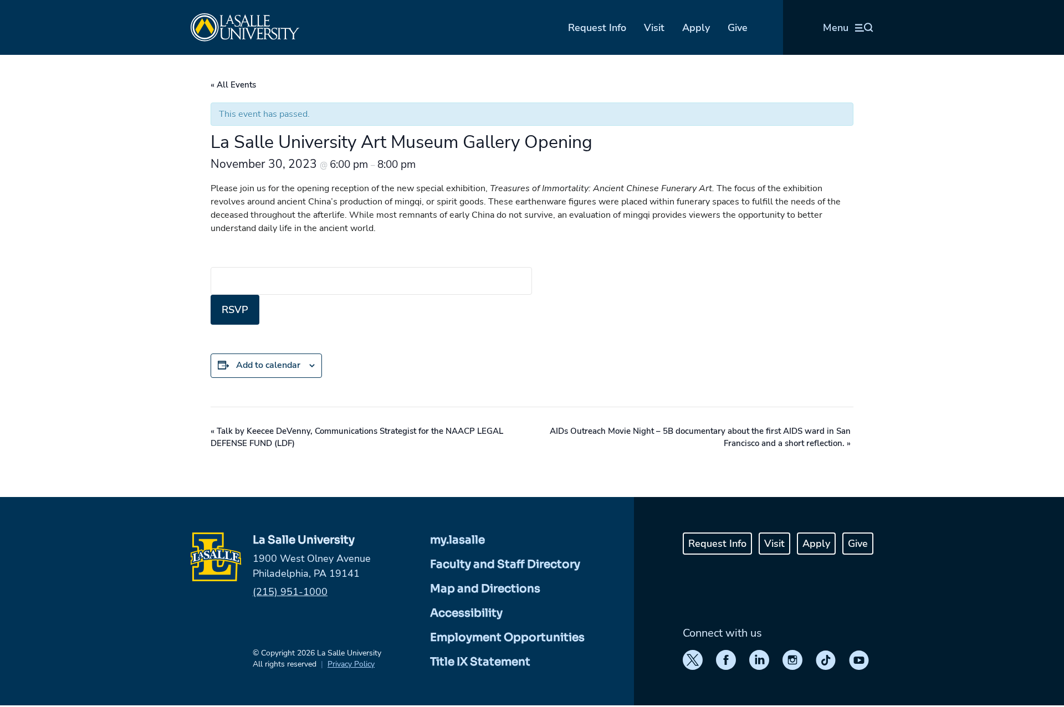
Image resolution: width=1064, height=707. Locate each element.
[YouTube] (859, 660)
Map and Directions (485, 589)
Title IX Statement (480, 662)
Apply (696, 27)
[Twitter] (693, 660)
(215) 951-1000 (290, 591)
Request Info (597, 27)
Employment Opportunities (507, 637)
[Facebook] (726, 660)
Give (738, 27)
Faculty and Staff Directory (505, 564)
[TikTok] (826, 660)
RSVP (235, 309)
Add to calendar (268, 365)
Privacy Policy (351, 664)
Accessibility (466, 613)
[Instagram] (792, 660)
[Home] (245, 27)
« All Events (233, 84)
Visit (654, 27)
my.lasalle (457, 540)
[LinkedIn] (759, 660)
